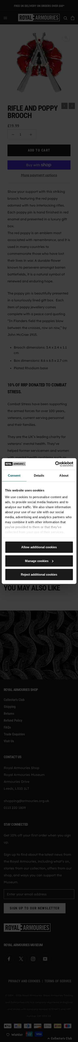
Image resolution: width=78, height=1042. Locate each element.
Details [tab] (39, 475)
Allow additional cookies (39, 547)
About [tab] (63, 475)
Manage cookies (36, 560)
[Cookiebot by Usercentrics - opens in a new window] (55, 464)
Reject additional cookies (39, 574)
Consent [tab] (14, 475)
